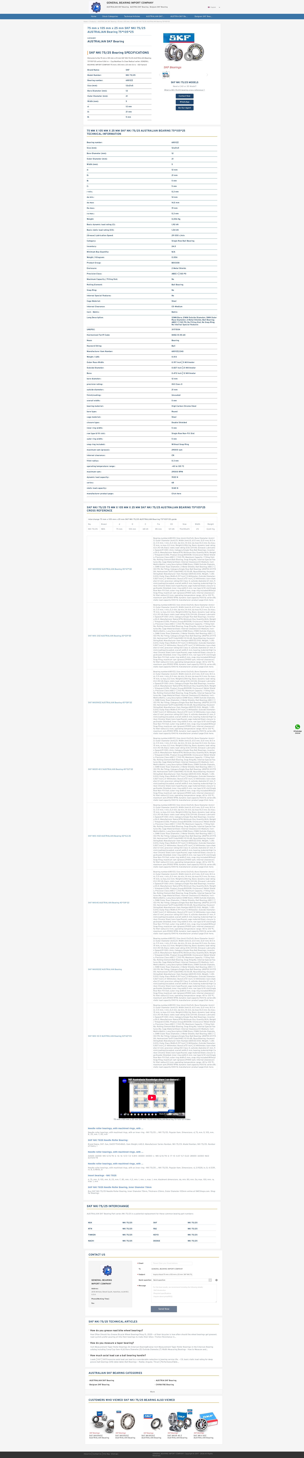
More (152, 1392)
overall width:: (93, 401)
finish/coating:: (94, 395)
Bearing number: (95, 80)
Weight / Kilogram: (95, 257)
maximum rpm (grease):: (98, 450)
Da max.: (91, 208)
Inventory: (91, 246)
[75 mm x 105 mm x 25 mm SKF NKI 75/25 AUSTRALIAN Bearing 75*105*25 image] (184, 48)
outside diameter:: (95, 390)
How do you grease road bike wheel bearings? (116, 1330)
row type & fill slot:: (96, 433)
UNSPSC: (91, 329)
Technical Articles (132, 16)
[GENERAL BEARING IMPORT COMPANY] (94, 6)
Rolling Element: (94, 285)
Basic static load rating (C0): (100, 230)
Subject (141, 1275)
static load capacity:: (97, 488)
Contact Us (97, 1454)
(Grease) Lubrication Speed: (100, 235)
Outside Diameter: (95, 368)
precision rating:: (95, 384)
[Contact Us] (297, 729)
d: (88, 106)
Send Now (163, 1309)
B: (88, 117)
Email (140, 1263)
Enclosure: (92, 268)
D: (88, 112)
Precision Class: (94, 274)
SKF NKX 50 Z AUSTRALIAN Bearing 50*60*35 (110, 1036)
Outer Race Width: (95, 362)
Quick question (145, 1280)
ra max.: (90, 213)
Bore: (89, 373)
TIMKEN (92, 1235)
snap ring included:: (96, 444)
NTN (90, 1229)
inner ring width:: (95, 428)
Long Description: (95, 317)
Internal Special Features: (99, 296)
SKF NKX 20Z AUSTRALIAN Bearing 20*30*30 (109, 636)
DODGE (156, 1241)
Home (93, 16)
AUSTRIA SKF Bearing (180, 16)
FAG (155, 1229)
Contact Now (184, 96)
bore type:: (92, 411)
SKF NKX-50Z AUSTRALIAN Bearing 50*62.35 (109, 836)
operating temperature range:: (101, 466)
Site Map (106, 1454)
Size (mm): (92, 86)
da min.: (90, 197)
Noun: (89, 340)
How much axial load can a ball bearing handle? (118, 1355)
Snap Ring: (92, 290)
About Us (87, 1454)
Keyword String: (94, 346)
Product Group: (94, 263)
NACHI (91, 1241)
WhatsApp (184, 102)
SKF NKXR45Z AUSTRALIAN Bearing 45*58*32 (110, 702)
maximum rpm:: (94, 472)
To (140, 1269)
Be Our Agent (184, 108)
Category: (91, 241)
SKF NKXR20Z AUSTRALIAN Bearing (105, 969)
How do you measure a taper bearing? (112, 1343)
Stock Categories (110, 16)
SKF (155, 1223)
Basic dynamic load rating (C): (101, 224)
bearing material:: (95, 406)
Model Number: (94, 75)
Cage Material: (93, 301)
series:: (90, 483)
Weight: (90, 219)
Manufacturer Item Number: (100, 351)
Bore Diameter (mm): (97, 91)
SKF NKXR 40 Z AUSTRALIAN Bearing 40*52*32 (110, 769)
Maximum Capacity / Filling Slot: (102, 279)
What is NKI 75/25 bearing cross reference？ (184, 90)
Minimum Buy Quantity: (98, 252)
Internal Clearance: (96, 306)
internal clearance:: (96, 455)
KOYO (156, 1235)
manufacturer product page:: (100, 494)
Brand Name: (93, 70)
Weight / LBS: (93, 357)
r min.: (90, 192)
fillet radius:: (93, 461)
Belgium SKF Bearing (204, 16)
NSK (90, 1223)
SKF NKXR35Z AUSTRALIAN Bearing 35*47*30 (110, 569)
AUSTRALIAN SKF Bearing (156, 16)
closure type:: (93, 422)
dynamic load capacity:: (98, 477)
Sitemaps (114, 1454)
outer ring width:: (95, 439)
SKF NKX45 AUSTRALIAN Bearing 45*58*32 (108, 903)
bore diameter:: (94, 379)
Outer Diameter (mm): (97, 96)
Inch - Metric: (93, 312)
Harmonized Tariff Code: (98, 335)
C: (88, 186)
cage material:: (94, 417)
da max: (90, 203)
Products (93, 22)
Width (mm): (93, 101)
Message (141, 1286)
